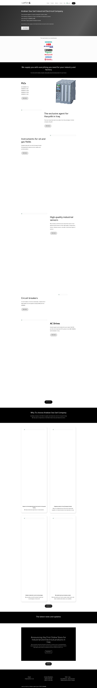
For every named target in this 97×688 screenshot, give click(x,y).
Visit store (25, 98)
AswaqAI (44, 686)
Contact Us (48, 606)
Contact (61, 3)
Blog (64, 3)
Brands (48, 3)
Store (74, 3)
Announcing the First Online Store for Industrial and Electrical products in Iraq (48, 640)
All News (48, 663)
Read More (48, 651)
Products (52, 3)
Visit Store (25, 28)
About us (56, 3)
